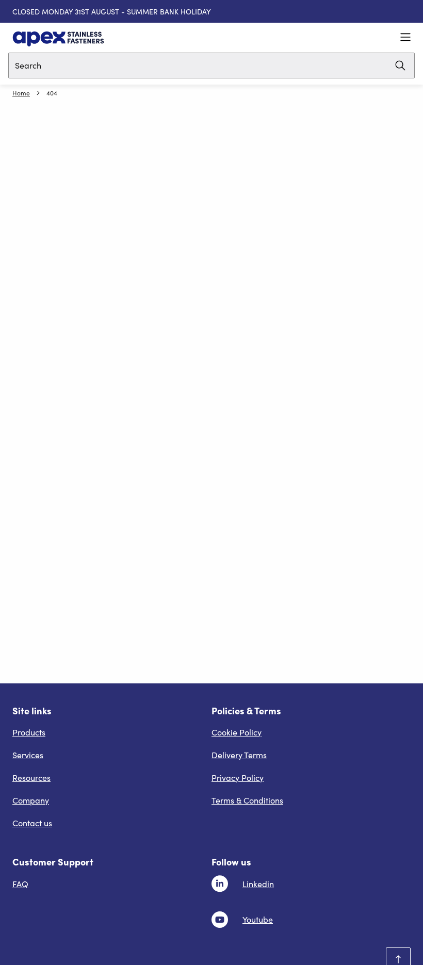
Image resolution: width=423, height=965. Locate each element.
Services (27, 754)
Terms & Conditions (247, 800)
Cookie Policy (237, 732)
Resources (31, 777)
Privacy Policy (238, 777)
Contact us (32, 822)
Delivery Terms (239, 754)
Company (30, 800)
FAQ (20, 883)
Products (28, 732)
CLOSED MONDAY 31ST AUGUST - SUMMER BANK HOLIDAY (111, 12)
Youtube (257, 919)
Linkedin (258, 883)
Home (21, 93)
